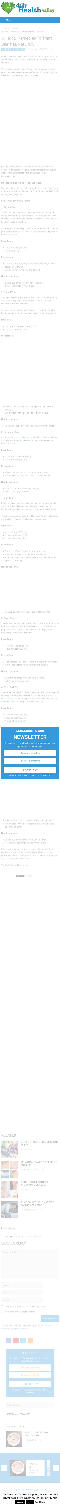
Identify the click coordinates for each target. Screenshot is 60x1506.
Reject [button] (30, 1502)
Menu (8, 20)
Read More (40, 1502)
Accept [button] (20, 1502)
